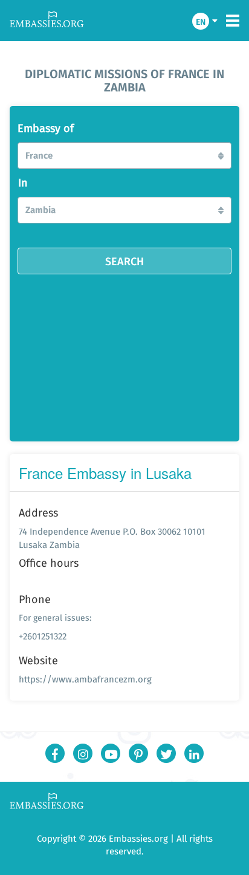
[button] (124, 155)
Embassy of (46, 128)
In (23, 183)
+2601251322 (42, 636)
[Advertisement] (124, 353)
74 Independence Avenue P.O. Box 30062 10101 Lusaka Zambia (112, 537)
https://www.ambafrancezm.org (85, 679)
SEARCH (124, 261)
